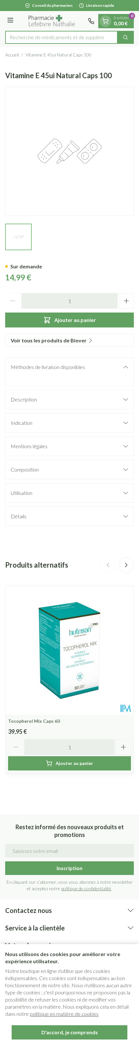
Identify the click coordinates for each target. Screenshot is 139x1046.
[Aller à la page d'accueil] (51, 21)
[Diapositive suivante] (126, 565)
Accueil (12, 54)
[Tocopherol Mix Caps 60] (69, 650)
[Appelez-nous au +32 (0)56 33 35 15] (91, 21)
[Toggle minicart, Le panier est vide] (105, 21)
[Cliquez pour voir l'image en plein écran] (69, 151)
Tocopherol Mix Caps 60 (34, 721)
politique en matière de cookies (64, 1014)
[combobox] (61, 37)
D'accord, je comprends (69, 1032)
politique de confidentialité (86, 888)
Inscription (69, 868)
